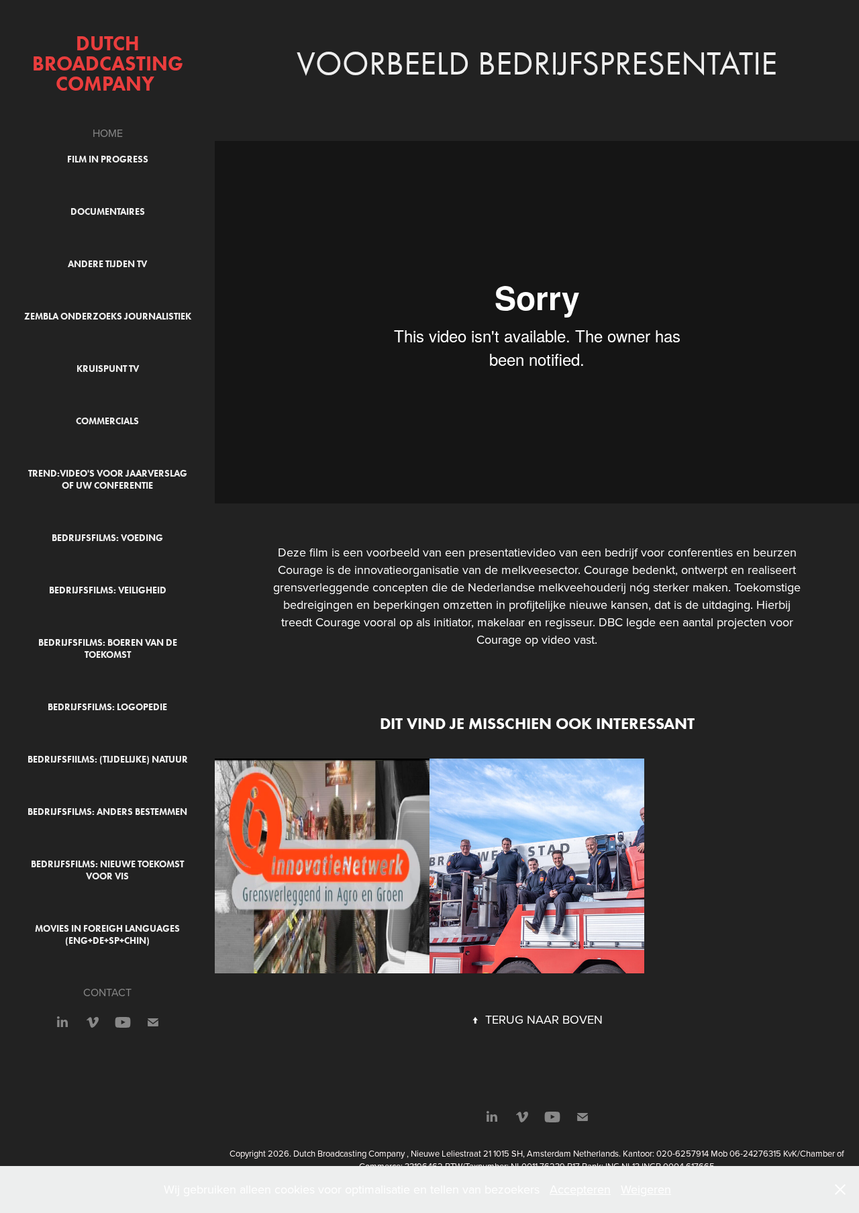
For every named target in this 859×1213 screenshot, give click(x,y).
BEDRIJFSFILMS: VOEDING (107, 538)
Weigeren (646, 1189)
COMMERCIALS (107, 421)
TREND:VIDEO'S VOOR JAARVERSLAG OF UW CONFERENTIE (107, 479)
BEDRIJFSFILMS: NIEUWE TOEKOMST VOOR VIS (107, 870)
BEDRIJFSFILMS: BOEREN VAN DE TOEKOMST (107, 649)
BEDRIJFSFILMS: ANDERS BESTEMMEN (107, 812)
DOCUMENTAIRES (107, 211)
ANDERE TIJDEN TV (107, 264)
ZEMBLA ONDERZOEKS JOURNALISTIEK (107, 316)
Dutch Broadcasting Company (110, 63)
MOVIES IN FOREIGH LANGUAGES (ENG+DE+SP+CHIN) (107, 935)
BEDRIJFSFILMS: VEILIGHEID (107, 590)
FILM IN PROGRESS (107, 159)
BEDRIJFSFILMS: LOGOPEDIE (107, 707)
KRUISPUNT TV (108, 369)
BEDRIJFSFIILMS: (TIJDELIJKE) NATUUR (108, 759)
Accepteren (580, 1189)
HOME (108, 133)
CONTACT (107, 992)
